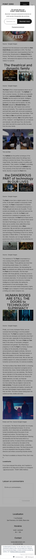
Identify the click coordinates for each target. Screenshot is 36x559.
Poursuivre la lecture (18, 27)
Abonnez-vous (24, 21)
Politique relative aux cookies (17, 551)
